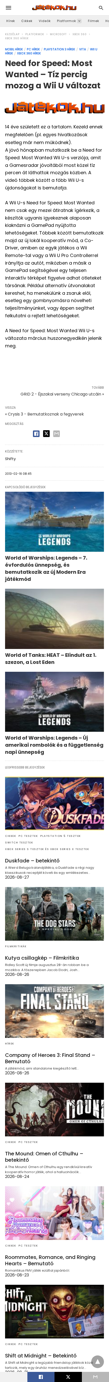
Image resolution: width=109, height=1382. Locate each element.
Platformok (66, 21)
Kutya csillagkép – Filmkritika (42, 957)
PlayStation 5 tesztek (60, 836)
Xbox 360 (79, 34)
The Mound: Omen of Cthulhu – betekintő (44, 1156)
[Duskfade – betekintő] (54, 803)
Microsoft (58, 34)
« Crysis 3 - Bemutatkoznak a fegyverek (44, 414)
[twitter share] (46, 433)
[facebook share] (36, 433)
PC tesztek (28, 836)
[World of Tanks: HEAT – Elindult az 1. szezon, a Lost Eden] (54, 619)
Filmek (93, 21)
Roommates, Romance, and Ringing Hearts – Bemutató (50, 1260)
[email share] (56, 433)
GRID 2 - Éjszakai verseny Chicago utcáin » (62, 394)
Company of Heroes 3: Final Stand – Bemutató (50, 1058)
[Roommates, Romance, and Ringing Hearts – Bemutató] (54, 1213)
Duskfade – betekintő (32, 860)
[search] (101, 8)
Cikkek (26, 21)
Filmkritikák (15, 946)
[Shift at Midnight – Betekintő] (54, 1311)
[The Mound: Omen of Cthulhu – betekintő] (54, 1109)
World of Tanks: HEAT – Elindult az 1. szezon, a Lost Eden (50, 658)
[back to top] (97, 1361)
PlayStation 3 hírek (59, 49)
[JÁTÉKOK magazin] (54, 8)
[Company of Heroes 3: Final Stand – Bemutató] (54, 1011)
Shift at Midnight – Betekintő (41, 1355)
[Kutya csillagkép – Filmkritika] (54, 914)
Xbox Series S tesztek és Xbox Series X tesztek (47, 849)
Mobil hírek (14, 49)
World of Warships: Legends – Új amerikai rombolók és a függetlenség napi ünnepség (54, 745)
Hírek (10, 21)
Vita (82, 49)
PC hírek (33, 49)
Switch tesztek (19, 842)
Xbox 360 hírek (17, 38)
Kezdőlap (12, 34)
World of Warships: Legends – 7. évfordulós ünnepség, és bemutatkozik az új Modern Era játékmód (46, 568)
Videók (45, 21)
